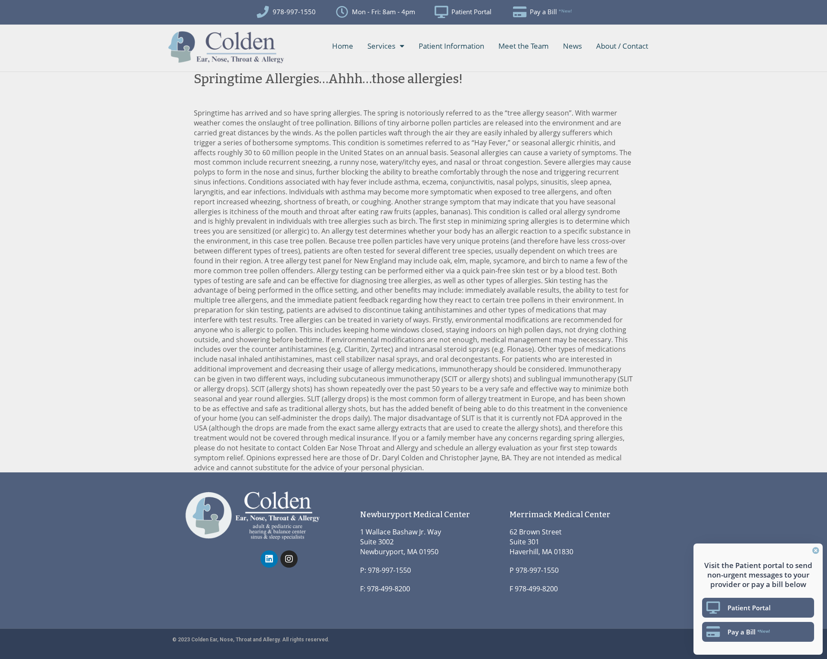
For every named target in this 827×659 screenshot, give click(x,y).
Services (381, 46)
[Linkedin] (269, 559)
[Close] (816, 550)
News (572, 46)
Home (342, 46)
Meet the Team (523, 46)
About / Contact (622, 46)
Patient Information (451, 46)
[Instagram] (289, 559)
